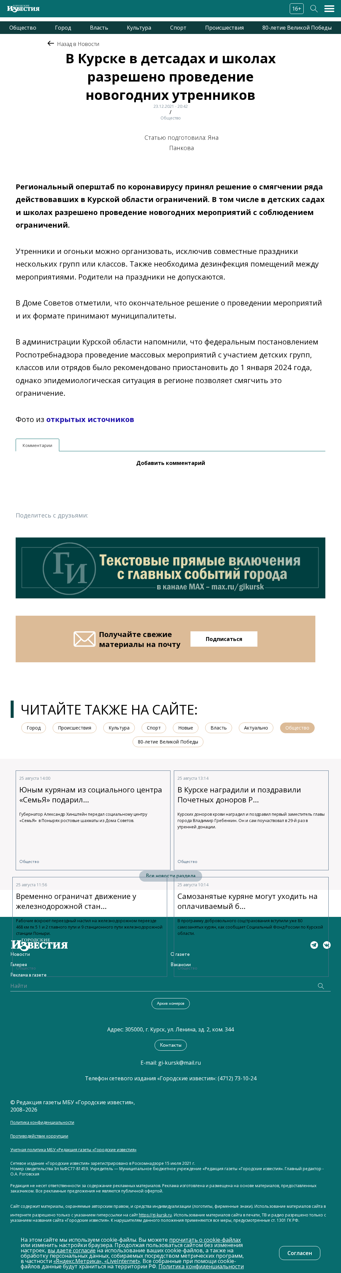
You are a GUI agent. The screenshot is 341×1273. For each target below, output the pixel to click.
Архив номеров (170, 1003)
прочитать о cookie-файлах (205, 1239)
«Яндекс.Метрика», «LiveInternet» (96, 1261)
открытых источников (90, 419)
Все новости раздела (170, 876)
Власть (99, 27)
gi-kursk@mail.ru (179, 1062)
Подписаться (224, 639)
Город (63, 27)
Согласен (299, 1253)
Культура (139, 27)
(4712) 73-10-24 (237, 1078)
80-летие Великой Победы (297, 27)
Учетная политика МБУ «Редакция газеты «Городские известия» (73, 1150)
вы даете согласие (72, 1250)
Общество (22, 27)
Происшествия (224, 27)
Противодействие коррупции (39, 1136)
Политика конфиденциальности (42, 1122)
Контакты (170, 1045)
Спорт (178, 27)
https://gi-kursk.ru (155, 1215)
